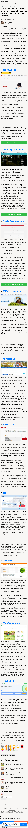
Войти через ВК (7, 822)
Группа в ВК (12, 806)
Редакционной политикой (18, 811)
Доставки (24, 3)
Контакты (18, 806)
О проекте (18, 804)
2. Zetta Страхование (16, 29)
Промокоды (3, 3)
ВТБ (5, 493)
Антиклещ (12, 755)
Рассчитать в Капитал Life (14, 142)
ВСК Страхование (12, 291)
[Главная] (4, 1)
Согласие (7, 560)
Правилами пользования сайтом (11, 812)
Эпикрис (8, 808)
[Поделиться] (26, 18)
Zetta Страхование (13, 149)
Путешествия (18, 3)
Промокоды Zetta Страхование (14, 214)
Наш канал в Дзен (5, 806)
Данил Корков (8, 22)
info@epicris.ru (12, 810)
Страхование (10, 3)
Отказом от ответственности (7, 811)
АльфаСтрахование (13, 221)
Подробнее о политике (7, 825)
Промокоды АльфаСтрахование (14, 284)
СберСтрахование (12, 623)
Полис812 (9, 680)
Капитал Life (9, 69)
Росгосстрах (9, 424)
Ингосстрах (9, 358)
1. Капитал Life (5, 29)
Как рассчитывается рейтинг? (7, 19)
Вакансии (24, 804)
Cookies (2, 812)
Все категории (4, 804)
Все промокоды (11, 804)
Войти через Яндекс (21, 822)
